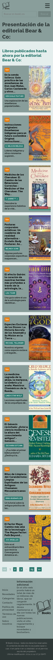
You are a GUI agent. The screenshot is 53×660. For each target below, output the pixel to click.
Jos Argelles (12, 540)
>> (39, 569)
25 (31, 569)
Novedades (8, 594)
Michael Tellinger (15, 343)
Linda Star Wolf (14, 396)
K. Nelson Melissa (14, 146)
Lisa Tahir (10, 293)
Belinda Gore (12, 249)
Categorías (8, 598)
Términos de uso (9, 615)
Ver (7, 70)
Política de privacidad (8, 608)
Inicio (5, 590)
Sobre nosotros (7, 622)
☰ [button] (47, 5)
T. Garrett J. (12, 199)
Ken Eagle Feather (15, 96)
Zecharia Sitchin (14, 446)
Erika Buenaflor (14, 498)
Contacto (7, 602)
